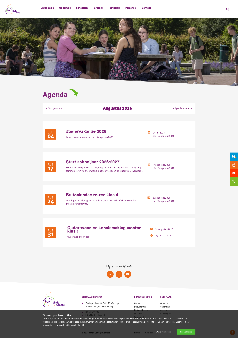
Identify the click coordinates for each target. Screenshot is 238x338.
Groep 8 (98, 7)
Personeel (130, 7)
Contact (146, 7)
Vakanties (165, 306)
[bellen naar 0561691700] (234, 181)
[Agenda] (234, 165)
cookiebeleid (78, 325)
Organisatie (47, 7)
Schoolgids (82, 7)
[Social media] (110, 274)
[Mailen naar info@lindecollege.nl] (234, 173)
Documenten (140, 306)
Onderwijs (65, 7)
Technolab (114, 7)
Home (137, 303)
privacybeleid (63, 325)
